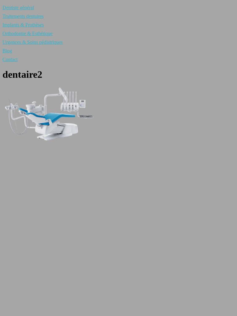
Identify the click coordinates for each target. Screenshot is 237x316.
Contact (10, 59)
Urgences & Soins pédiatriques (32, 42)
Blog (7, 50)
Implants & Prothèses (23, 24)
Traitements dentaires (23, 16)
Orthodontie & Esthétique (27, 33)
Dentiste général (18, 7)
